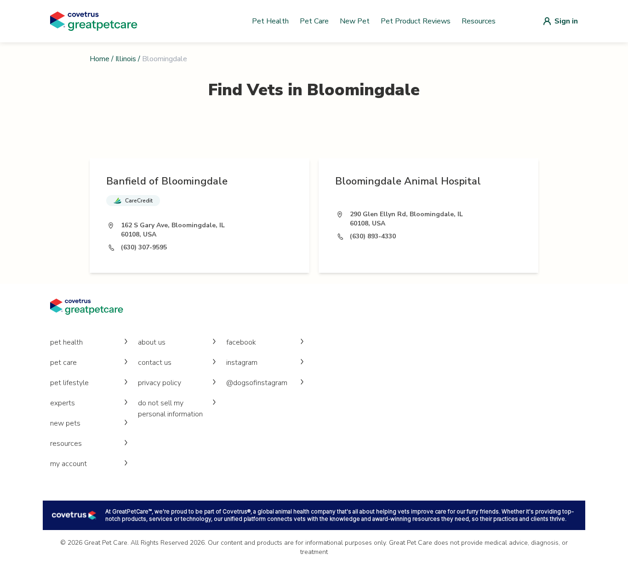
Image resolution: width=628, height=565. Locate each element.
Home (99, 59)
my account (68, 464)
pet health (66, 342)
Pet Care (314, 21)
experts (62, 403)
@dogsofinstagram (256, 383)
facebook (241, 342)
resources (66, 443)
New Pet (355, 21)
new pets (65, 423)
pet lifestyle (69, 383)
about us (152, 342)
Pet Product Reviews (416, 21)
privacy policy (159, 383)
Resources (479, 21)
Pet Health (270, 21)
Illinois (125, 59)
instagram (241, 362)
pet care (63, 362)
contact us (154, 362)
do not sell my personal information (170, 408)
